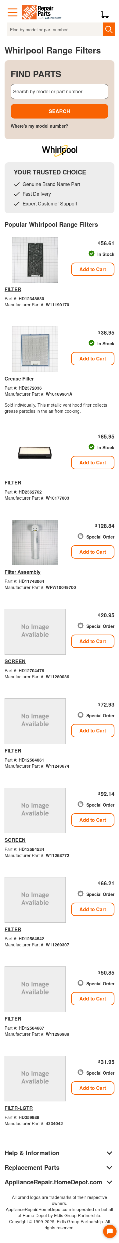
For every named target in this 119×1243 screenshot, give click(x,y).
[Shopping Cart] (107, 12)
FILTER (13, 289)
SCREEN (15, 661)
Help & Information (32, 1152)
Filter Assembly (23, 571)
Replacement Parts (32, 1167)
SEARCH (59, 111)
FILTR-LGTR (19, 1107)
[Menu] (12, 12)
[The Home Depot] (42, 12)
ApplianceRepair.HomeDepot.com (53, 1181)
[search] (109, 29)
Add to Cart (92, 269)
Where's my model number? (39, 125)
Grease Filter (19, 378)
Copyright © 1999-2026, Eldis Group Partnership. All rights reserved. (59, 1224)
